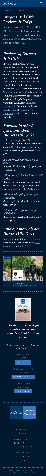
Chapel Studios (32, 473)
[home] (10, 3)
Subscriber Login (23, 447)
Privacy (16, 473)
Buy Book (23, 362)
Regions (23, 433)
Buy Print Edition (23, 443)
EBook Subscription (23, 439)
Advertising (23, 453)
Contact (23, 460)
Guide (23, 426)
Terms (11, 473)
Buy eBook (23, 391)
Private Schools (23, 429)
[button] (41, 3)
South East (23, 246)
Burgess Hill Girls (29, 239)
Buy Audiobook (23, 377)
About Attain (23, 456)
